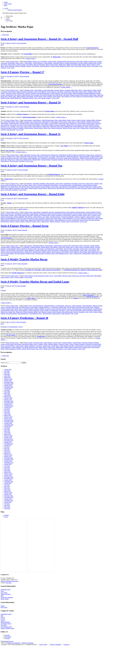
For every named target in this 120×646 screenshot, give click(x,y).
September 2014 (8, 500)
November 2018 (8, 421)
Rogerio (12, 221)
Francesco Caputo (11, 93)
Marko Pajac (62, 64)
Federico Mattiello (19, 217)
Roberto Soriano (38, 128)
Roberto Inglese (28, 128)
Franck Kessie (21, 93)
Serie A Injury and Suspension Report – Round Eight (32, 194)
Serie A (3, 617)
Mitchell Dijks (36, 159)
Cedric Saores (34, 307)
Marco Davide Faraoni (52, 64)
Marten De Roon (84, 158)
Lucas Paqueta (92, 250)
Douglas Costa (93, 61)
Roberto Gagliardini (20, 66)
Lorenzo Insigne (63, 250)
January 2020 (8, 399)
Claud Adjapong (28, 276)
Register (6, 515)
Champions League (6, 614)
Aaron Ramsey (28, 120)
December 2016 (8, 458)
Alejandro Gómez (29, 90)
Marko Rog (53, 126)
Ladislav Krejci (70, 125)
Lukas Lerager (28, 126)
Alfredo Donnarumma (48, 120)
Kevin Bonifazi (23, 310)
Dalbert (86, 61)
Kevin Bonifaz (37, 125)
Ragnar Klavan (84, 220)
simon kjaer (78, 66)
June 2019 (7, 410)
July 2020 (7, 390)
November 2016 (8, 459)
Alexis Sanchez (70, 212)
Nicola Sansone (56, 252)
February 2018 (8, 436)
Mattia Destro (24, 220)
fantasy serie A (20, 63)
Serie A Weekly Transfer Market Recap (24, 259)
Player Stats (4, 607)
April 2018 (7, 432)
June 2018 (7, 429)
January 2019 (8, 418)
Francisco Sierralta (61, 309)
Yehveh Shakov (56, 313)
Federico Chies (96, 215)
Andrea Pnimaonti (48, 90)
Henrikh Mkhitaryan (90, 93)
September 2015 (8, 481)
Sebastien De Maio (65, 66)
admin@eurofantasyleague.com (9, 581)
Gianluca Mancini (55, 93)
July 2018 (7, 428)
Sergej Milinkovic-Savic (62, 253)
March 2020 (7, 396)
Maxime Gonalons (47, 312)
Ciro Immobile (25, 247)
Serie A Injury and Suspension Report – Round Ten (31, 165)
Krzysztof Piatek (57, 95)
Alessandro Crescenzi (30, 155)
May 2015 (7, 488)
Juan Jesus (16, 158)
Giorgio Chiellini (83, 63)
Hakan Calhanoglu (78, 93)
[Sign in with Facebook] (15, 10)
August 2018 (7, 426)
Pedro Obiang (57, 96)
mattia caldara (24, 188)
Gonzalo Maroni (97, 309)
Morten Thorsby (91, 64)
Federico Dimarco (29, 309)
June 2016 (7, 467)
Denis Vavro (82, 183)
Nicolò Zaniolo (38, 96)
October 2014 (8, 499)
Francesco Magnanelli (43, 185)
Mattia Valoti (37, 312)
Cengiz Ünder (59, 183)
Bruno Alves (54, 155)
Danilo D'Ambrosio (72, 155)
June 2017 (7, 448)
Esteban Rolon (10, 309)
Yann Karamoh (11, 129)
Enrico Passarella (21, 43)
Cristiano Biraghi (87, 90)
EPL (2, 615)
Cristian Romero (33, 213)
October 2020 (8, 385)
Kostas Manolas (32, 158)
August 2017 (7, 445)
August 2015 (7, 483)
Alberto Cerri (36, 61)
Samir (74, 128)
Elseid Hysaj (82, 155)
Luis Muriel (66, 95)
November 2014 (8, 497)
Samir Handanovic (45, 66)
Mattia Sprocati (78, 347)
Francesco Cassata (43, 156)
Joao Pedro (42, 218)
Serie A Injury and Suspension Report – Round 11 (31, 134)
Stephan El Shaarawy (58, 349)
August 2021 (7, 369)
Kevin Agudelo (35, 95)
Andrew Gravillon (6, 307)
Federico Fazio (11, 156)
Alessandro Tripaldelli (39, 183)
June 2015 (7, 486)
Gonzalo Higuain (95, 156)
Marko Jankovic (43, 347)
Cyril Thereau (54, 307)
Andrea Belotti (62, 120)
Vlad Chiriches (74, 221)
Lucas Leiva (59, 158)
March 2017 (7, 453)
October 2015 (8, 480)
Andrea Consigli (80, 120)
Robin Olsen (47, 128)
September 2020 (8, 387)
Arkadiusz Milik (69, 90)
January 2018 (8, 437)
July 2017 (7, 447)
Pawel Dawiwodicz (94, 126)
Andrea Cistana (52, 61)
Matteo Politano (21, 96)
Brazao (28, 307)
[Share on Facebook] (27, 643)
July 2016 (7, 466)
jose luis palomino (45, 186)
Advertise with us (5, 589)
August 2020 (7, 388)
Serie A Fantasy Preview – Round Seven (24, 225)
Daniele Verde (63, 307)
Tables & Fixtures (6, 594)
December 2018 (8, 420)
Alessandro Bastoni (38, 305)
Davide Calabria (77, 213)
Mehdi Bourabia (33, 188)
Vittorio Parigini (93, 128)
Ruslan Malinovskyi (16, 98)
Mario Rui (100, 95)
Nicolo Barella (65, 252)
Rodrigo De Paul (67, 128)
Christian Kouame (15, 247)
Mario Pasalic (93, 95)
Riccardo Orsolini (9, 253)
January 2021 (8, 380)
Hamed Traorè (92, 63)
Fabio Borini (11, 63)
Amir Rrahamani (59, 305)
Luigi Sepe (62, 310)
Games (3, 606)
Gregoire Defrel (53, 123)
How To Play (8, 3)
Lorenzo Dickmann (33, 310)
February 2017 (8, 455)
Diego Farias (89, 183)
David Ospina (71, 307)
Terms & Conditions (55, 644)
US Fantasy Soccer (6, 623)
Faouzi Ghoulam (81, 122)
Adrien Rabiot (28, 61)
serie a (72, 66)
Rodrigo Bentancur (56, 128)
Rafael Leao (79, 96)
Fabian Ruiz (75, 92)
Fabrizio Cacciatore (22, 185)
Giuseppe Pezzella (84, 156)
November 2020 (8, 383)
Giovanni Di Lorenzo (66, 93)
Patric (86, 126)
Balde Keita (15, 307)
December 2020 (8, 382)
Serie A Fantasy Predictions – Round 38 (24, 317)
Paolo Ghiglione (9, 66)
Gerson (69, 309)
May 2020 (7, 393)
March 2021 (7, 377)
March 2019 (7, 415)
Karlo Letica (75, 276)
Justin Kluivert (26, 95)
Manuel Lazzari (33, 347)
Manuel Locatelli (75, 95)
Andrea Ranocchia (45, 155)
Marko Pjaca (11, 312)
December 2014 (8, 496)
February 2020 (8, 398)
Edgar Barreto (46, 122)
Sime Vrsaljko (93, 312)
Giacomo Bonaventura (65, 185)
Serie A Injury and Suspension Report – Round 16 (31, 102)
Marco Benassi (84, 95)
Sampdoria (82, 312)
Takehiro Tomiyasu (55, 221)
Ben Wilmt (22, 307)
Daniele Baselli (45, 247)
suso (39, 98)
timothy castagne (46, 98)
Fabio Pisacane (67, 215)
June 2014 (7, 505)
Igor (9, 186)
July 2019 (7, 409)
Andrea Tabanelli (90, 212)
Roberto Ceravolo (21, 349)
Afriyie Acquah (28, 342)
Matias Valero (12, 96)
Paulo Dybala (83, 252)
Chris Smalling (19, 122)
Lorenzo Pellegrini (67, 218)
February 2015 (8, 492)
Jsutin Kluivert (79, 346)
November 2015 (8, 478)
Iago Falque (40, 249)
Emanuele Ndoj (45, 215)
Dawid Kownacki (81, 307)
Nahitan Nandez (46, 252)
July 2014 (7, 503)
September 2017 (8, 443)
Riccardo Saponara (94, 220)
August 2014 (7, 502)
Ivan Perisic (39, 346)
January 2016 (8, 475)
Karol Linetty (11, 64)
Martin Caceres (94, 158)
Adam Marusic (37, 120)
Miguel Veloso (82, 64)
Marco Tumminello (87, 310)
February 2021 (8, 379)
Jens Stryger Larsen (24, 186)
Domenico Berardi (21, 92)
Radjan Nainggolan (10, 349)
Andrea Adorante (76, 305)
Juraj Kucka (4, 64)
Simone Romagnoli (11, 313)
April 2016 (7, 470)
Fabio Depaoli (54, 122)
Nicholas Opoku (69, 188)
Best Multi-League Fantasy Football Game (14, 13)
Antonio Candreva (59, 90)
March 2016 (7, 472)
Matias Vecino (11, 159)
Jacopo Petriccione (63, 123)
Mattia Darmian (5, 220)
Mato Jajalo (60, 126)
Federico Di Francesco (92, 122)
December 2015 (8, 477)
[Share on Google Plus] (13, 643)
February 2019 (8, 417)
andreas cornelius (97, 305)
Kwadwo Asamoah (59, 125)
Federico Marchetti (21, 156)
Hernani (99, 63)
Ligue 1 (3, 620)
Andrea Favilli (66, 245)
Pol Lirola (72, 96)
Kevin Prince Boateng (46, 95)
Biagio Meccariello (9, 122)
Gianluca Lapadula (79, 217)
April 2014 (7, 508)
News (7, 19)
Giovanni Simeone (10, 346)
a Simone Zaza (28, 212)
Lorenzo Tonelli (20, 64)
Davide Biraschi (67, 213)
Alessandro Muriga (49, 305)
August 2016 (7, 464)
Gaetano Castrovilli (30, 93)
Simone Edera (85, 128)
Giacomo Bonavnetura (43, 93)
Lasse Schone (20, 250)
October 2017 (8, 442)
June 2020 (7, 391)
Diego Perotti (12, 92)
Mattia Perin (32, 220)
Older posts (5, 34)
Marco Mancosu (37, 126)
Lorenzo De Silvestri (88, 125)
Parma (2, 349)
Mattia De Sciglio (15, 220)
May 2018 (7, 431)
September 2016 (8, 462)
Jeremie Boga (9, 95)
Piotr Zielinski (65, 96)
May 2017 (7, 450)
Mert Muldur (29, 96)
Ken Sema (83, 276)
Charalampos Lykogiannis (70, 183)
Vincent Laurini (13, 161)
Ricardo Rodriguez (89, 96)
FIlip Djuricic (28, 217)
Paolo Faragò (75, 220)
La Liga (3, 619)
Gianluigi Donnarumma (70, 63)
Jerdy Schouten (68, 249)
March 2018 (7, 434)
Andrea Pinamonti (87, 305)
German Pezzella (24, 123)
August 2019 (7, 407)
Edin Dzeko (60, 92)
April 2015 (7, 489)
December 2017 (8, 439)
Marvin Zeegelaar (28, 312)
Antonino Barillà (61, 61)
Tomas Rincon (5, 161)
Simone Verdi (77, 253)
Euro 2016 (4, 625)
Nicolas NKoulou (46, 159)
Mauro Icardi (86, 347)
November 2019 (8, 402)
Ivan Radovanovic (50, 249)
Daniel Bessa (62, 155)
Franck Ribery (5, 123)
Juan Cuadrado (5, 125)
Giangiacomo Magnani (72, 156)
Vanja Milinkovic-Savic (35, 313)
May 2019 (7, 412)
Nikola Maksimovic (78, 126)
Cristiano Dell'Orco (44, 307)
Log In (6, 8)
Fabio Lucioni (63, 122)
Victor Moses (95, 66)
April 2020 (7, 395)
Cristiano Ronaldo (35, 247)
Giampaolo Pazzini (58, 63)
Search (2, 362)
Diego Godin (97, 213)
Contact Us (66, 644)
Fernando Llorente (89, 247)
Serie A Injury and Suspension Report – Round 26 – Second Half (39, 39)
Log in (6, 517)
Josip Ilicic (98, 123)
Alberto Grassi (28, 305)
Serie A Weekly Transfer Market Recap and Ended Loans (35, 281)
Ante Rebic (86, 245)
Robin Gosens (99, 96)
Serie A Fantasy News (12, 61)
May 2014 (7, 507)
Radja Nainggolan (93, 252)
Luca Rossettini (53, 310)
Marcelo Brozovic (19, 252)
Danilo (49, 213)
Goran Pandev (44, 123)
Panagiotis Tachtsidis (57, 159)
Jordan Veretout (63, 346)
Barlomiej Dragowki (92, 296)
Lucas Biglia (29, 64)
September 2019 (8, 406)
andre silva (68, 305)
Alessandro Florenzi (59, 212)
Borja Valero (78, 90)
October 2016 (8, 461)
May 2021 (7, 374)
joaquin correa (49, 218)
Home (6, 2)
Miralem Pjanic (68, 126)
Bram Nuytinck (71, 61)
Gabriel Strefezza (38, 63)
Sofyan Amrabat (19, 277)
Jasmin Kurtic (73, 123)
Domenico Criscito (32, 92)
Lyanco (67, 310)
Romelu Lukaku (5, 98)
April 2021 (7, 376)
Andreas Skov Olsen (77, 245)
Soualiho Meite (86, 253)
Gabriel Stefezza (37, 217)
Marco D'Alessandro (39, 64)
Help (5, 5)
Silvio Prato (8, 190)
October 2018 (8, 423)
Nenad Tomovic (5, 277)
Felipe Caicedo (79, 247)
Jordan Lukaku (90, 123)
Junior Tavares (14, 310)
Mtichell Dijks (60, 188)
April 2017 (7, 451)
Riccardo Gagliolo (86, 188)
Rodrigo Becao (5, 221)
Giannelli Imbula (77, 185)
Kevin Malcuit (63, 186)
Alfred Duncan (38, 90)
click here (8, 582)
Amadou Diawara (80, 212)
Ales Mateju (43, 61)
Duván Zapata (37, 122)
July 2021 (7, 371)
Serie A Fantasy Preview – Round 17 (22, 72)
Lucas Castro (19, 126)
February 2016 (8, 473)
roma (37, 349)
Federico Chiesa (92, 92)
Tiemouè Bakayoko (22, 313)
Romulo (28, 66)
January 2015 (8, 494)
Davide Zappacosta (88, 213)
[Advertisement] (14, 545)
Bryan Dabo (79, 61)
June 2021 (7, 372)
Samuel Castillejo (20, 221)
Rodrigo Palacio (40, 253)
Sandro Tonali (55, 66)
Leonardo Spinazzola (40, 250)
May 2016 (7, 469)
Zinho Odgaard (65, 313)
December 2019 (8, 401)
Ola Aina (68, 220)
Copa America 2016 (6, 626)
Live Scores (4, 592)
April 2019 (7, 413)
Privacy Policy (5, 599)
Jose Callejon (17, 95)
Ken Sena (20, 125)
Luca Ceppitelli (11, 126)
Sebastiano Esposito (27, 98)
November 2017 (8, 440)
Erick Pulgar (67, 92)
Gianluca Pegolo (90, 217)
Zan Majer (22, 161)
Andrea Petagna (48, 342)
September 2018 (8, 425)
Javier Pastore (81, 123)
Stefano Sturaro (86, 66)
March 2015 (7, 491)
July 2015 (7, 485)
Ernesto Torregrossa (56, 215)
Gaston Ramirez (47, 63)
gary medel (52, 156)
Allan (56, 120)
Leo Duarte (78, 125)
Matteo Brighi (60, 347)
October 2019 (8, 404)
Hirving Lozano (21, 218)
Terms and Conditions (7, 597)
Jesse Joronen (9, 158)
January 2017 (8, 456)
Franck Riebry (28, 63)
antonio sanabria (94, 245)
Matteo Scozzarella (72, 64)
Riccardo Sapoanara (6, 128)
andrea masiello (50, 183)
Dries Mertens (42, 92)
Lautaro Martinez (29, 250)
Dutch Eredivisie (5, 622)
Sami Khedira (35, 66)
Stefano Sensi (96, 159)
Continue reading (31, 58)
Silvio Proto (88, 159)
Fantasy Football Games (7, 628)
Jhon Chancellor (35, 186)
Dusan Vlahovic (51, 92)
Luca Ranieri (81, 186)
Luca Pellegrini (51, 158)
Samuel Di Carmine (30, 221)
